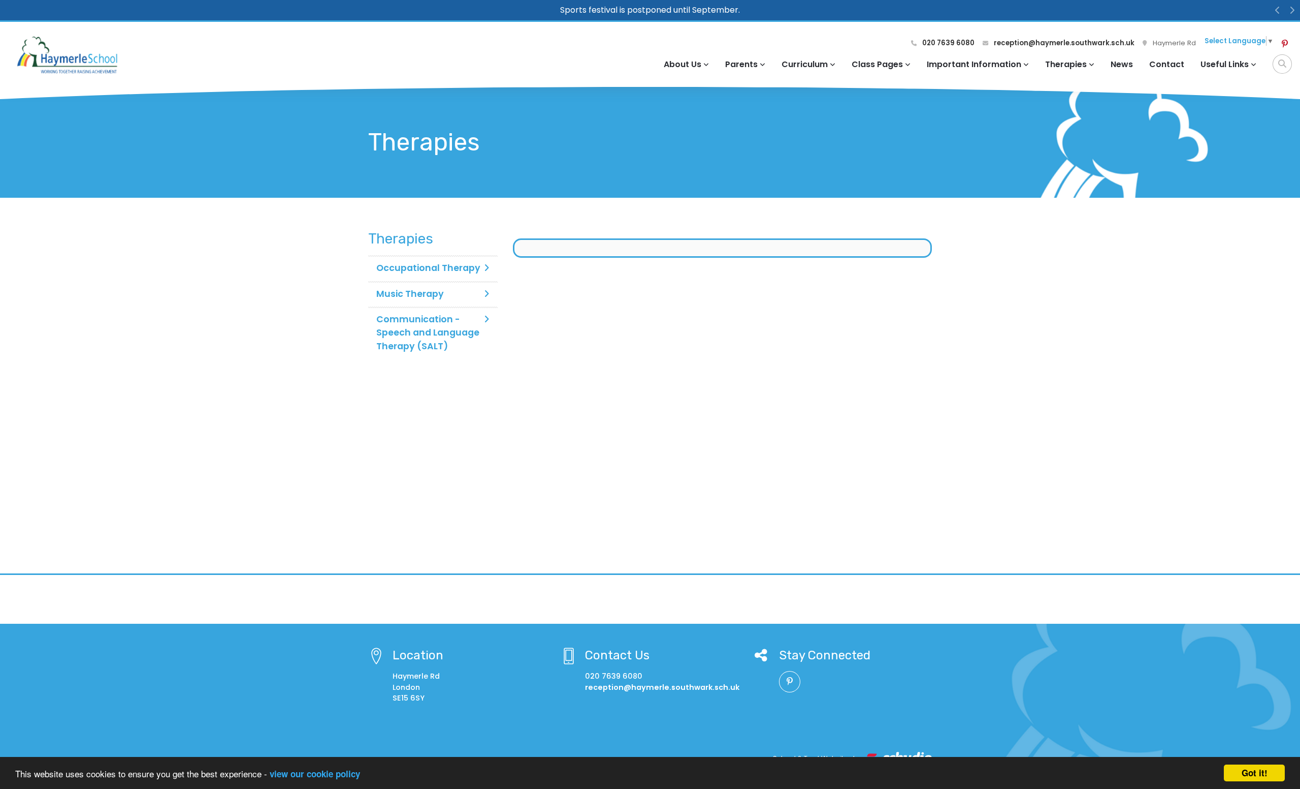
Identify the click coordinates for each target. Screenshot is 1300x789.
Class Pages (877, 64)
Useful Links (1224, 64)
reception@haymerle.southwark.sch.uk (1063, 43)
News (1122, 64)
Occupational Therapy (428, 268)
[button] (1278, 10)
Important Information (974, 64)
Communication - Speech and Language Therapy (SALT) (427, 332)
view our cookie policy (315, 774)
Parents (741, 64)
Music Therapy (410, 294)
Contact (1166, 64)
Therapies (1066, 64)
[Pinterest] (1285, 44)
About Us (682, 64)
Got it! (1255, 773)
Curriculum (805, 64)
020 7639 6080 (947, 43)
